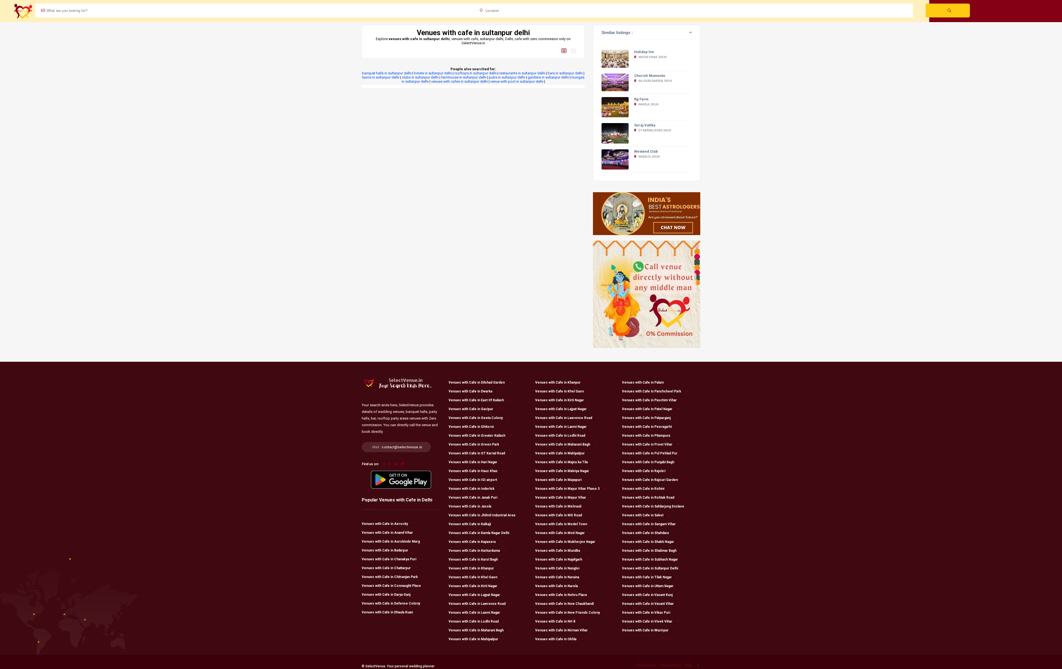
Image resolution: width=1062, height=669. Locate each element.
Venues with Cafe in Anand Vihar (387, 533)
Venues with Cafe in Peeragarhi (647, 427)
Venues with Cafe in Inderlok (471, 489)
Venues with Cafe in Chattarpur (386, 568)
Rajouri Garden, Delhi (655, 80)
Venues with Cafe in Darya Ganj (386, 595)
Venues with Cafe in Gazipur (471, 409)
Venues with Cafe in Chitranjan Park (390, 577)
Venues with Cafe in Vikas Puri (646, 613)
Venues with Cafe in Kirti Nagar (473, 586)
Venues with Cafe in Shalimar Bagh (649, 551)
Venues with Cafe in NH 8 (555, 621)
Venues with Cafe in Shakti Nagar (648, 542)
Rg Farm (641, 99)
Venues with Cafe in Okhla (555, 639)
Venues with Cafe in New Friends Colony (567, 613)
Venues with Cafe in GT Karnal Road (477, 453)
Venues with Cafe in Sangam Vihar (649, 524)
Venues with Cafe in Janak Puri (473, 497)
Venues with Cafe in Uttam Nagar (647, 586)
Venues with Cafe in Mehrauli (558, 506)
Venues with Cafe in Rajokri (643, 471)
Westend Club (646, 151)
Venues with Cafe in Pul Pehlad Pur (649, 453)
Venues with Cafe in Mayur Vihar (560, 497)
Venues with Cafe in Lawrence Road (477, 604)
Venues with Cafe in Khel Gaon (473, 577)
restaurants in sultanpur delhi (522, 73)
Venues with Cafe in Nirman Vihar (561, 630)
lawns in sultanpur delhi (380, 77)
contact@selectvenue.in (402, 447)
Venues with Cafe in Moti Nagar (560, 533)
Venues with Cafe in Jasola (470, 506)
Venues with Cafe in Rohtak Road (648, 497)
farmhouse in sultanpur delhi (463, 77)
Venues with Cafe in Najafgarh (558, 559)
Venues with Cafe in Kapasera (472, 542)
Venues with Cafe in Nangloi (557, 568)
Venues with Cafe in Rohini (643, 489)
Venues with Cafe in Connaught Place (391, 586)
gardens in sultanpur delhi (548, 77)
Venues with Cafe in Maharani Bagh (476, 630)
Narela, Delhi (648, 104)
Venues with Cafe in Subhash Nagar (650, 559)
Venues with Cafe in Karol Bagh (473, 559)
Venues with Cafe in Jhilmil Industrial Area (482, 515)
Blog (688, 665)
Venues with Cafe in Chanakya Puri (389, 559)
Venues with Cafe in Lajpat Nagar (474, 595)
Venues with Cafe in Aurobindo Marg (391, 541)
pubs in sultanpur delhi (507, 77)
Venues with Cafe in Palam (643, 382)
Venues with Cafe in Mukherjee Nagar (565, 542)
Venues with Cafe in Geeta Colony (476, 418)
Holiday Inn (644, 52)
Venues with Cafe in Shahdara (645, 533)
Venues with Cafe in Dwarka (470, 391)
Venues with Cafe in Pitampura (646, 436)
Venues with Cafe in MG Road (558, 515)
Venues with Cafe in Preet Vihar (647, 444)
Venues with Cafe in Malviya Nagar (562, 471)
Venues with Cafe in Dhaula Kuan (387, 612)
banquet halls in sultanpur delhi (387, 73)
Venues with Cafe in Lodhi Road (474, 621)
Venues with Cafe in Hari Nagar (473, 462)
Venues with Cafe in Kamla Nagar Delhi (479, 533)
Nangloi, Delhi (649, 156)
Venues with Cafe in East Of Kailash (476, 400)
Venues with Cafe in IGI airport (473, 480)
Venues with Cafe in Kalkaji (470, 524)
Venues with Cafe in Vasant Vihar (648, 604)
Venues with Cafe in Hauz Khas (473, 471)
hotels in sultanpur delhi (433, 73)
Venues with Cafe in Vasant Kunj (647, 595)
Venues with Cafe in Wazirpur (645, 630)
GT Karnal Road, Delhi (654, 130)
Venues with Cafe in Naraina (557, 577)
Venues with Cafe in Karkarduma (474, 551)
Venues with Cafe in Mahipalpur (473, 639)
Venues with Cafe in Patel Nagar (647, 409)
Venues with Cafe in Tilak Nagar (647, 577)
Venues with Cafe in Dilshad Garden (477, 382)
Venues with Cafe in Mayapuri (558, 480)
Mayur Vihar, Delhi (652, 57)
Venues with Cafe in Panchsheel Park (651, 391)
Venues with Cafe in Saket (642, 515)
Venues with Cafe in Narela (556, 586)
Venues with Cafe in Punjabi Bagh (648, 462)
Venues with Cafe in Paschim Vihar (649, 400)
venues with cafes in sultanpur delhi (459, 81)
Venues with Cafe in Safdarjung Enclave (653, 506)
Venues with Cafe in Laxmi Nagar (474, 613)
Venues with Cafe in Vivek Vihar (647, 621)
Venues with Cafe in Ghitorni (471, 427)
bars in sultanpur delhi (565, 73)
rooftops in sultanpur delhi (475, 73)
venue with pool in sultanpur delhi (516, 81)
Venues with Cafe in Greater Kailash (477, 436)
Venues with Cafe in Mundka (557, 551)
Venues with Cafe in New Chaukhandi (564, 604)
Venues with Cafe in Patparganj (646, 418)
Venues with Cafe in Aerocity (385, 524)
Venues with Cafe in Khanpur (471, 568)
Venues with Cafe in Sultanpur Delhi (650, 568)
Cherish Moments (649, 76)
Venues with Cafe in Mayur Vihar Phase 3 (567, 489)
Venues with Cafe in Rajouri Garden (650, 480)
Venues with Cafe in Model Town (561, 524)
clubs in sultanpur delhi (420, 77)
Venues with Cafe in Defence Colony (391, 603)
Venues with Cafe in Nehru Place (561, 595)
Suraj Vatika (644, 125)
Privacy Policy (670, 665)
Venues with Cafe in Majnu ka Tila (561, 462)
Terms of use (646, 665)
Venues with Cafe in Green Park (474, 444)
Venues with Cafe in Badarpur (385, 550)
